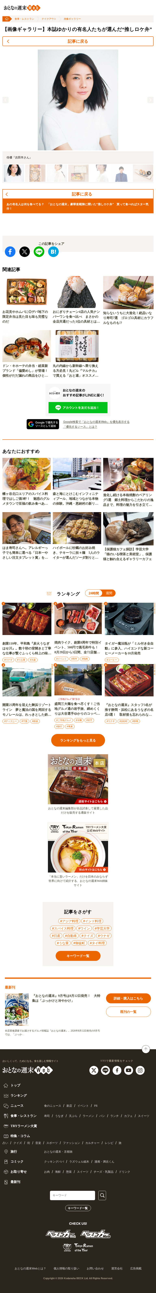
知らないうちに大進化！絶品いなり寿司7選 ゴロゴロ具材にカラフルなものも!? (128, 317)
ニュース (17, 1105)
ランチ (114, 1115)
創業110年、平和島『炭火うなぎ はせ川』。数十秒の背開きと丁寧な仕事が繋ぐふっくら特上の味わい (26, 649)
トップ (15, 1085)
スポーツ (52, 1143)
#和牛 (74, 658)
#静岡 (135, 721)
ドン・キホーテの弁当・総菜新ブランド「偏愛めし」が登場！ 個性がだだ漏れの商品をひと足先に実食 (26, 371)
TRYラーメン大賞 (23, 1126)
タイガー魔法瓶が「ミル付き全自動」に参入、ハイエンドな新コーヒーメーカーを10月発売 (129, 648)
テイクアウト (49, 18)
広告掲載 (136, 1268)
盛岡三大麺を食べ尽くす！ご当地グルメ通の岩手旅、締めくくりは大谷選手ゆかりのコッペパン (77, 709)
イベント (83, 1105)
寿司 (47, 1115)
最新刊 (15, 1182)
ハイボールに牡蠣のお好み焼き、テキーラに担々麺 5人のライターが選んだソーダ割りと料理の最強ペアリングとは (76, 553)
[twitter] (94, 1070)
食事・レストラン (24, 18)
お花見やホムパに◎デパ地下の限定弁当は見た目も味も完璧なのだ (25, 316)
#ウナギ (8, 659)
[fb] (117, 1070)
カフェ (128, 1115)
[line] (106, 1070)
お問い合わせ (95, 1268)
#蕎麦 (70, 726)
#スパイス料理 (63, 928)
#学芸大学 (102, 928)
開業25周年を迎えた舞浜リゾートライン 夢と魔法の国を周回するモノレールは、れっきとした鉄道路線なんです (26, 710)
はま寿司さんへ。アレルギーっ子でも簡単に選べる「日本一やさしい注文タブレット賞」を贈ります (25, 553)
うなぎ (59, 1115)
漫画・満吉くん (104, 1161)
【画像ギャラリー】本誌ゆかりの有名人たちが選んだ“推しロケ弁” (77, 29)
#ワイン (84, 928)
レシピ (109, 1143)
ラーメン (88, 1115)
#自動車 (71, 936)
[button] (5, 100)
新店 (69, 1105)
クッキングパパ (54, 1161)
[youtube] (129, 1070)
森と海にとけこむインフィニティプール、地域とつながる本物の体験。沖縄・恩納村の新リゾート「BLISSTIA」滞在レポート (77, 499)
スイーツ (143, 1115)
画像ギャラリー (72, 18)
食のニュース (52, 1105)
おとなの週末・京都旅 (58, 1151)
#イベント (61, 658)
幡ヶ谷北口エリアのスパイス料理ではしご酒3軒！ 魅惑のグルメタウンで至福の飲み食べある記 (26, 499)
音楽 (38, 1143)
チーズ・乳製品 (104, 1171)
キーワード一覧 (78, 1208)
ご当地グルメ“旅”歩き (69, 699)
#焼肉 (85, 658)
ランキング (18, 1095)
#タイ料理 (97, 943)
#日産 (56, 936)
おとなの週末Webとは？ (30, 1268)
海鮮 (58, 1171)
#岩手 (89, 720)
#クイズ (87, 936)
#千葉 (24, 721)
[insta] (140, 1070)
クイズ (17, 1143)
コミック (17, 1161)
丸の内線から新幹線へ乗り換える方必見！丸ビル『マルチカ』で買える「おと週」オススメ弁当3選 (75, 371)
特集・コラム (20, 1136)
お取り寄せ (18, 1171)
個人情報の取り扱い (66, 1268)
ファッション (71, 1143)
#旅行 (59, 726)
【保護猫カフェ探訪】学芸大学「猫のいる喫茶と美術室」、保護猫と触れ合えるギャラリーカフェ (127, 554)
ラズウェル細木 (79, 1161)
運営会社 (117, 1268)
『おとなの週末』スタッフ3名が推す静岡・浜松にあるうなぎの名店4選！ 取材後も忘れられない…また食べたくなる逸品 (129, 710)
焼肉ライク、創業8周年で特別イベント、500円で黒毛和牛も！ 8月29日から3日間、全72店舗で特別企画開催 (78, 648)
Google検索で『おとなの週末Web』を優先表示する (96, 421)
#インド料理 (92, 921)
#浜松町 (123, 721)
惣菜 (69, 1171)
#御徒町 (79, 943)
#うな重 (21, 659)
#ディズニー (10, 721)
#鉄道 (35, 721)
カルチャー (92, 1143)
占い (5, 1143)
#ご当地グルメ (63, 720)
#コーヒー (112, 659)
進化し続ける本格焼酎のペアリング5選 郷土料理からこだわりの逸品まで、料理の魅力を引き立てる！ (128, 500)
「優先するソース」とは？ (80, 426)
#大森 (33, 659)
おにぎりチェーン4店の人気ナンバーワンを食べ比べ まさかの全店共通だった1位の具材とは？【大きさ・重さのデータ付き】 (76, 317)
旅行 (13, 1151)
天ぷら (73, 1115)
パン (102, 1115)
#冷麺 (79, 720)
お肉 (47, 1171)
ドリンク (124, 1171)
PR (96, 1105)
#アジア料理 (69, 921)
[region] (78, 116)
